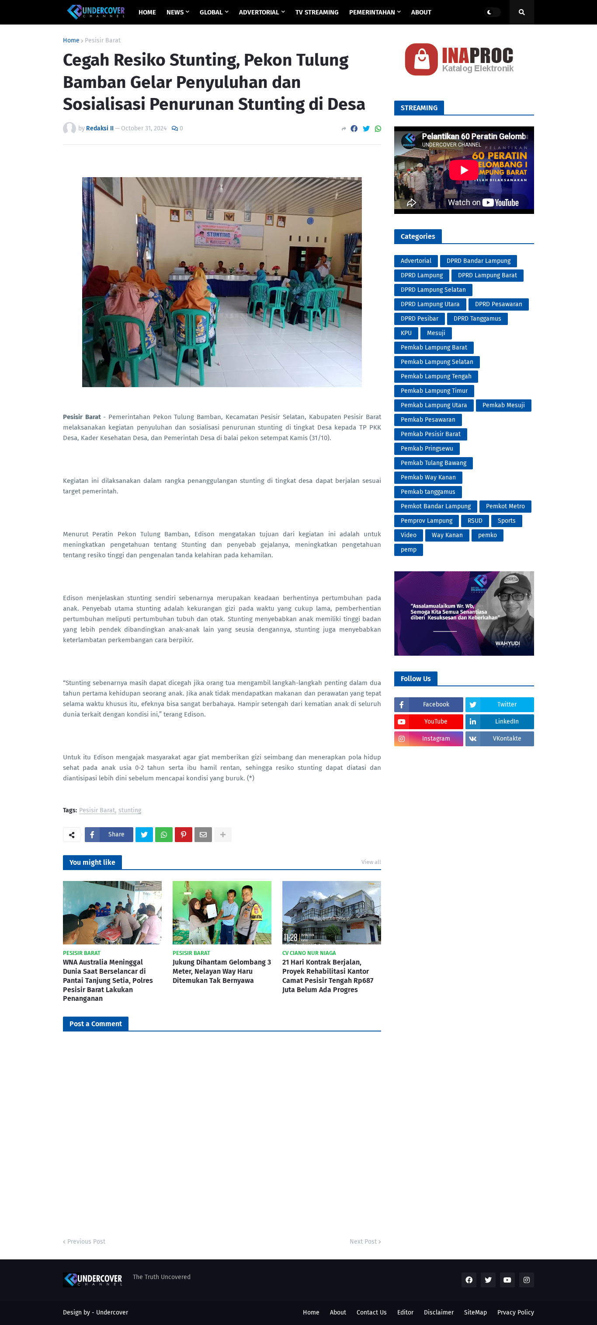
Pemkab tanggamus (428, 492)
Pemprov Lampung (426, 520)
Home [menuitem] (147, 12)
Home (71, 41)
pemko (487, 535)
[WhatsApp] (378, 129)
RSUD (475, 520)
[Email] (203, 834)
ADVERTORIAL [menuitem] (259, 12)
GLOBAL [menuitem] (211, 12)
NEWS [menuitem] (175, 12)
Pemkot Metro (505, 506)
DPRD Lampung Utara (430, 304)
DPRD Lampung (422, 275)
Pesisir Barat (103, 41)
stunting (129, 811)
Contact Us (372, 1312)
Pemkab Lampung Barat (434, 347)
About (338, 1312)
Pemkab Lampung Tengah (436, 376)
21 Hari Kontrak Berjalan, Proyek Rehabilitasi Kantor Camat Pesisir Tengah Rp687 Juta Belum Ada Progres (327, 975)
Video (409, 535)
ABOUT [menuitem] (421, 12)
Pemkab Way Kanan (428, 477)
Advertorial (416, 261)
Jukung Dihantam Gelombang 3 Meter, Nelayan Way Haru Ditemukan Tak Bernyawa (222, 971)
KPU (406, 333)
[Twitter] (366, 129)
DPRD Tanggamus (477, 318)
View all (371, 862)
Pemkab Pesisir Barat (431, 434)
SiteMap (475, 1312)
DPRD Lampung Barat (487, 275)
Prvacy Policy (515, 1312)
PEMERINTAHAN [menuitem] (372, 12)
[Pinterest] (183, 834)
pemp (409, 549)
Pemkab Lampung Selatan (437, 362)
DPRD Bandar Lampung (478, 261)
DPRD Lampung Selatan (433, 290)
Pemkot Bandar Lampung (436, 506)
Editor (405, 1312)
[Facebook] (354, 129)
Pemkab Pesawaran (428, 419)
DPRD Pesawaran (498, 304)
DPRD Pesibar (419, 318)
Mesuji (436, 333)
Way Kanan (447, 535)
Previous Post (86, 1241)
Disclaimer (439, 1312)
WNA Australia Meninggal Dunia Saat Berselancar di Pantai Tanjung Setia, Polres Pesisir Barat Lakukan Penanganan (108, 980)
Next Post (363, 1241)
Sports (507, 520)
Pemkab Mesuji (503, 405)
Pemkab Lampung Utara (434, 405)
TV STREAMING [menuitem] (317, 12)
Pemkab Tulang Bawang (433, 463)
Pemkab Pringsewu (427, 448)
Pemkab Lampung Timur (434, 391)
